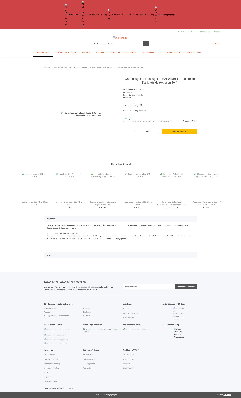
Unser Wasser (128, 368)
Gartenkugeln (137, 95)
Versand (142, 111)
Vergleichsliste (128, 318)
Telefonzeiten (204, 32)
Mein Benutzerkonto (130, 313)
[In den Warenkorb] (46, 75)
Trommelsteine (50, 308)
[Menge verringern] (125, 131)
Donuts (47, 312)
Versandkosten (89, 359)
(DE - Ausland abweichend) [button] (162, 121)
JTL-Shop (227, 395)
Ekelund (86, 316)
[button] (206, 43)
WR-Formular (49, 355)
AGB (46, 372)
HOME (181, 32)
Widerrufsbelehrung (52, 364)
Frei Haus (191, 32)
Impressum (48, 377)
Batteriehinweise (50, 381)
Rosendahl (87, 308)
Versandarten (88, 368)
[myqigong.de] (120, 37)
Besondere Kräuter (130, 359)
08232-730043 (74, 14)
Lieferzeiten (88, 355)
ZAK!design (88, 312)
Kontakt (217, 32)
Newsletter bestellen (186, 286)
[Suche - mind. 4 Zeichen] (146, 43)
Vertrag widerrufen (51, 368)
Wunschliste (127, 309)
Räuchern (126, 364)
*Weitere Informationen (144, 121)
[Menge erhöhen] (155, 131)
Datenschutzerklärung (85, 287)
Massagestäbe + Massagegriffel (56, 316)
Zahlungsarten (89, 364)
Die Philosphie (128, 355)
